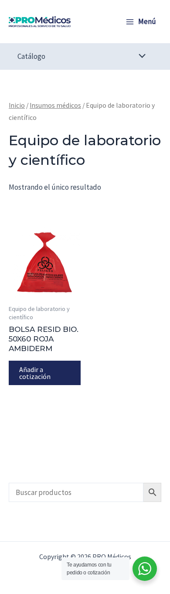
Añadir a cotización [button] (35, 373)
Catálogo (31, 56)
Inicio (17, 105)
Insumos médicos (55, 105)
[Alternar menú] (140, 56)
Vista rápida (45, 290)
